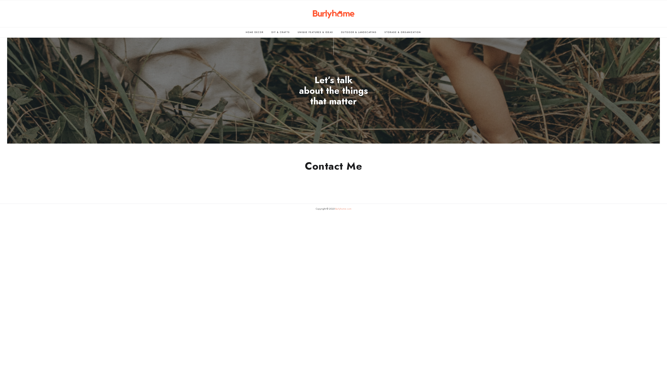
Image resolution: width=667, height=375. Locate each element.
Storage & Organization (403, 32)
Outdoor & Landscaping (359, 32)
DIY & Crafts (280, 32)
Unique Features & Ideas (315, 32)
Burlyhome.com (343, 209)
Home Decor (254, 32)
